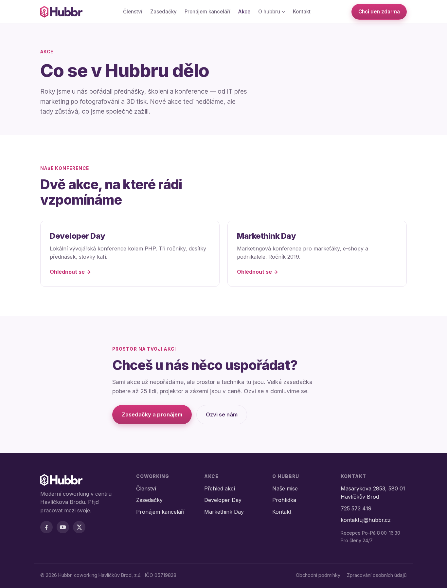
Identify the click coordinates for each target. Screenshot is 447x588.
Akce (244, 12)
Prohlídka (284, 500)
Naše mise (285, 488)
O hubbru (269, 12)
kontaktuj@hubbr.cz (366, 520)
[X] (79, 527)
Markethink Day (224, 511)
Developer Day (222, 500)
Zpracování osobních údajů (377, 575)
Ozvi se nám (222, 414)
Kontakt (302, 12)
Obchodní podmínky (318, 575)
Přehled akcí (219, 488)
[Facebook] (46, 527)
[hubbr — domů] (61, 12)
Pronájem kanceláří (207, 12)
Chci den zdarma (379, 12)
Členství (132, 12)
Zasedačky (163, 12)
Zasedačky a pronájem (152, 414)
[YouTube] (63, 527)
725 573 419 (356, 508)
